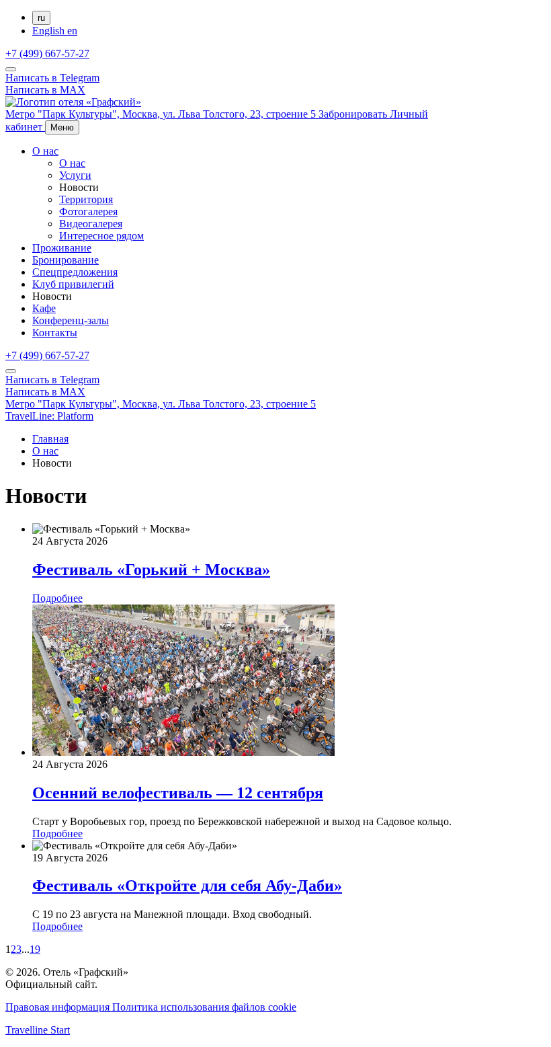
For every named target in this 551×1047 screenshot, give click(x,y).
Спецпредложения (75, 272)
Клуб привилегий (73, 284)
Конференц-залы (70, 320)
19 (35, 949)
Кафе (44, 308)
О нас (45, 151)
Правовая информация (58, 1007)
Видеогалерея (90, 223)
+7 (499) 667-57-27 (47, 53)
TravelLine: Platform (49, 416)
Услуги (75, 175)
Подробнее (57, 598)
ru (41, 18)
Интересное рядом (101, 235)
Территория (86, 199)
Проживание (61, 248)
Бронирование (65, 260)
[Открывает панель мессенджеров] (10, 69)
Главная (50, 438)
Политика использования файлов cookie (204, 1007)
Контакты (54, 332)
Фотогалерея (88, 211)
